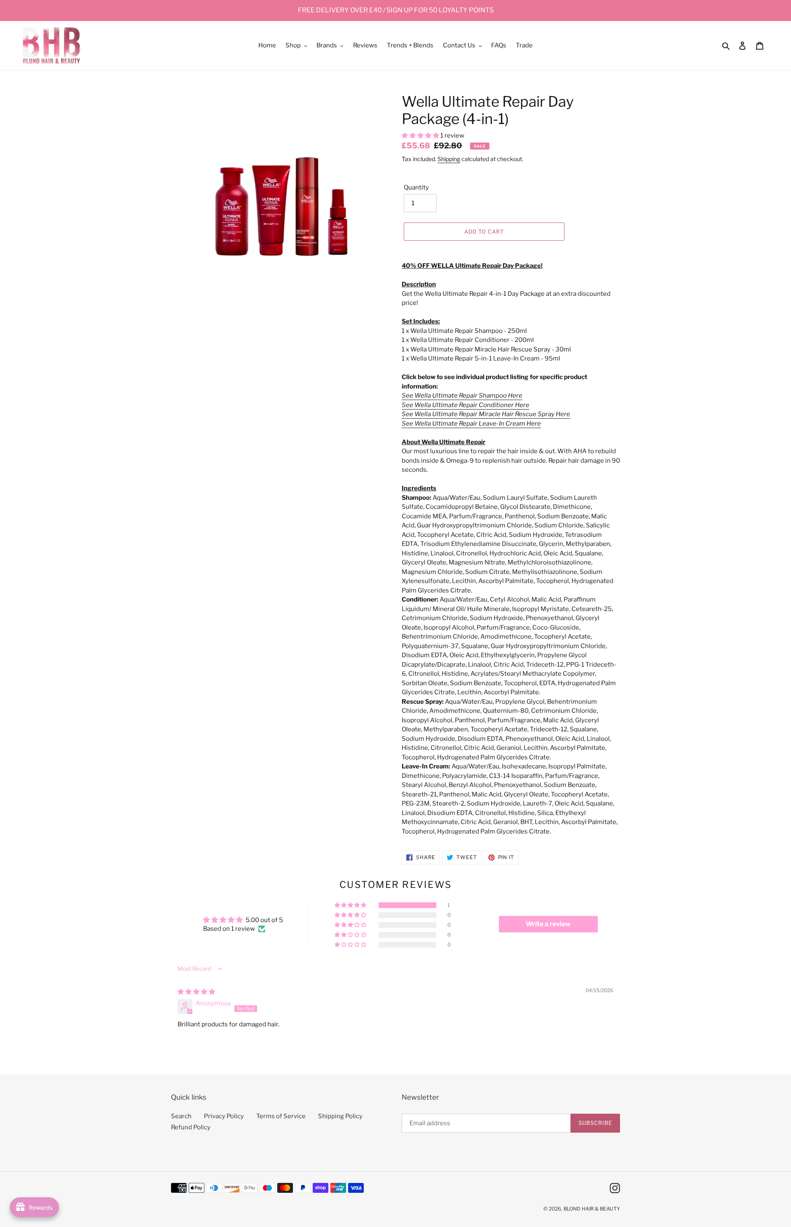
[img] (196, 991)
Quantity (416, 187)
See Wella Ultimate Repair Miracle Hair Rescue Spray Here (486, 414)
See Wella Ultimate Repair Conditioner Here (465, 405)
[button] (421, 135)
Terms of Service (281, 1116)
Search (181, 1116)
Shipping (449, 158)
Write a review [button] (548, 924)
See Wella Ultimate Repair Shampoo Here (462, 395)
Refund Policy (191, 1127)
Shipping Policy (340, 1116)
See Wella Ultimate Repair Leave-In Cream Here (471, 423)
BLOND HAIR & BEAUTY (592, 1209)
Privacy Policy (224, 1116)
